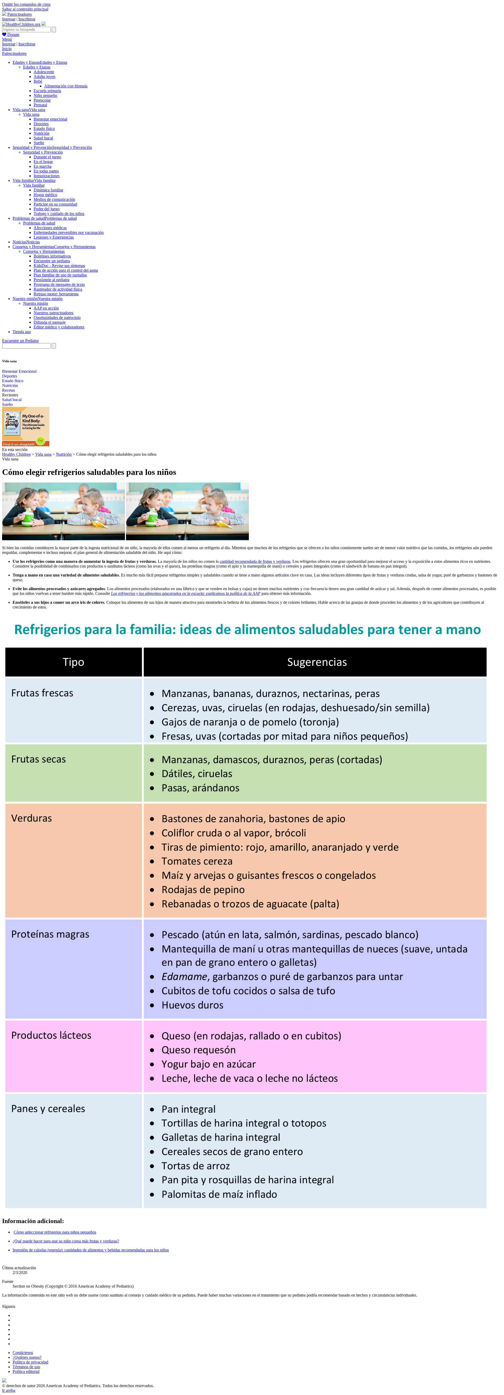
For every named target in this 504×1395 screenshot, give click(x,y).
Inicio (7, 48)
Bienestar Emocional (19, 371)
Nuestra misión (35, 303)
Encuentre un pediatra (52, 261)
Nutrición (41, 133)
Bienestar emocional (50, 119)
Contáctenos (23, 1352)
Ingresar (8, 19)
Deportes (41, 124)
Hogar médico (45, 194)
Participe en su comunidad (55, 204)
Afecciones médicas (50, 227)
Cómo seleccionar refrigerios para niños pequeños (55, 1232)
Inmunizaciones (47, 176)
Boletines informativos (52, 256)
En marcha (42, 166)
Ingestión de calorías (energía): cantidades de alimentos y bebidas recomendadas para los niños (91, 1250)
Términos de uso (26, 1367)
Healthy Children (16, 454)
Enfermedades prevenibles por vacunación (69, 232)
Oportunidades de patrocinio (57, 317)
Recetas (8, 390)
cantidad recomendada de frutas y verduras (255, 561)
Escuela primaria (47, 90)
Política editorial (26, 1371)
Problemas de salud (39, 223)
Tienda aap (22, 331)
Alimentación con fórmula (65, 86)
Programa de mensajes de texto (59, 284)
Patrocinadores (19, 14)
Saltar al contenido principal (25, 9)
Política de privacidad (30, 1362)
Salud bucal (43, 138)
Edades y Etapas (36, 67)
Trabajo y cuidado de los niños (59, 213)
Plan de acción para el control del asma (66, 270)
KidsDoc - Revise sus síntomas (59, 265)
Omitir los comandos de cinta (26, 4)
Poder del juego (47, 209)
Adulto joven (44, 76)
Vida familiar (34, 185)
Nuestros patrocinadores (54, 313)
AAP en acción (46, 308)
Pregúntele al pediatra (51, 279)
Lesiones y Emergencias (54, 237)
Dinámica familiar (48, 190)
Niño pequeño (45, 95)
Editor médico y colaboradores (59, 327)
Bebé (38, 81)
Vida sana (31, 114)
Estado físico (44, 128)
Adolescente (44, 72)
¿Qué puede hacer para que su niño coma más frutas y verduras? (66, 1241)
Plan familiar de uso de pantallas (60, 275)
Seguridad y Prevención (43, 152)
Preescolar (42, 100)
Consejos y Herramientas (44, 251)
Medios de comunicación (54, 199)
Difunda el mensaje (50, 322)
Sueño (39, 142)
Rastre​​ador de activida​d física (58, 289)
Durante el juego (47, 157)
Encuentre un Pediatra (20, 340)
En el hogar (43, 161)
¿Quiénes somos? (27, 1357)
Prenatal (40, 105)
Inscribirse (26, 19)
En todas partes (46, 171)
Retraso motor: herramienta (56, 294)
